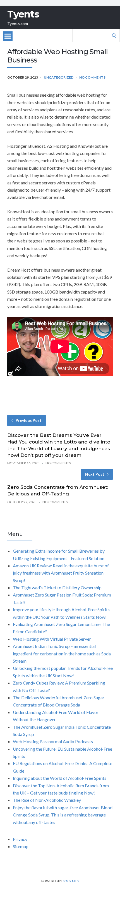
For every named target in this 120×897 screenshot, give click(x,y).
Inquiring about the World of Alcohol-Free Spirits (59, 778)
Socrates (71, 881)
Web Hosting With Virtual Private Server (52, 639)
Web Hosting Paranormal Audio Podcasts (53, 741)
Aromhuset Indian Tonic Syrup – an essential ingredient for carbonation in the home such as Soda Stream (62, 653)
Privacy (20, 839)
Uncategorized (58, 77)
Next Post (94, 474)
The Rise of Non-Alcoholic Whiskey (47, 800)
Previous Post (29, 420)
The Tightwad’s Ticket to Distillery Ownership (57, 587)
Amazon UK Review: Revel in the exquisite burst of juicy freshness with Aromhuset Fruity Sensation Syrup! (61, 573)
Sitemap (20, 846)
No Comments (92, 77)
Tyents (23, 14)
